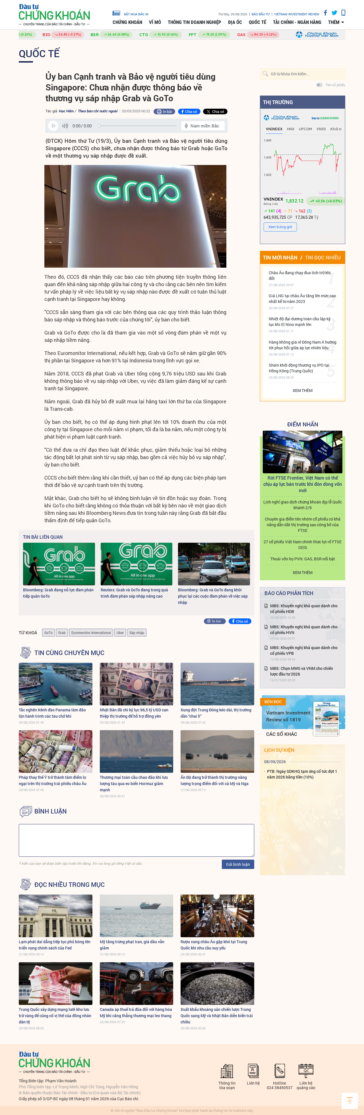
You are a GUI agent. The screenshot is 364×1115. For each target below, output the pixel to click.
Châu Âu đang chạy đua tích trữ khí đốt (300, 275)
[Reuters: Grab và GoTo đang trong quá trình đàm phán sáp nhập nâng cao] (137, 564)
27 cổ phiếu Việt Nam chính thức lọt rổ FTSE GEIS (303, 544)
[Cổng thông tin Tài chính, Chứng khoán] (54, 14)
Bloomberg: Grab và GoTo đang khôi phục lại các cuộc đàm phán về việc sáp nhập (213, 596)
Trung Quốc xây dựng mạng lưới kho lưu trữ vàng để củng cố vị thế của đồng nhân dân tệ (55, 1016)
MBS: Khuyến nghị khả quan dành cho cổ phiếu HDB (304, 608)
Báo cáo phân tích (288, 593)
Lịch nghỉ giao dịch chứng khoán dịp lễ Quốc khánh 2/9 (302, 504)
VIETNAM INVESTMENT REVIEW (296, 14)
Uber (120, 632)
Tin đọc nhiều (323, 257)
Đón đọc (273, 701)
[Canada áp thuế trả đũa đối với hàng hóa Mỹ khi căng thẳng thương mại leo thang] (136, 983)
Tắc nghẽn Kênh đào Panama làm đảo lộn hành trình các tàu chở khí (52, 713)
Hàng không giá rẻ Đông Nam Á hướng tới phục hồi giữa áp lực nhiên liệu (302, 344)
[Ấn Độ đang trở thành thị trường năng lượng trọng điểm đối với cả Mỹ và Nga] (217, 751)
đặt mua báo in (136, 14)
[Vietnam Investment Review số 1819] (326, 719)
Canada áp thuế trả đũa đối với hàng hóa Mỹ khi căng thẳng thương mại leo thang (136, 1012)
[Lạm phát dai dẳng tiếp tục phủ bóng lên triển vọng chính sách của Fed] (55, 916)
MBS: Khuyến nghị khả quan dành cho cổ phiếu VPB (304, 650)
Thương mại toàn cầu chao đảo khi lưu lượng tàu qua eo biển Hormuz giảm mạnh (134, 783)
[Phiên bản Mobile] (341, 12)
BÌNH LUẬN (50, 811)
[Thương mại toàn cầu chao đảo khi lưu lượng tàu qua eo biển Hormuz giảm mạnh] (136, 751)
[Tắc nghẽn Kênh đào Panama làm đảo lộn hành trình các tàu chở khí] (55, 684)
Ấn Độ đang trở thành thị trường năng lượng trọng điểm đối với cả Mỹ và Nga (215, 780)
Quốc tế (257, 22)
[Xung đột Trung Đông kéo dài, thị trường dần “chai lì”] (217, 684)
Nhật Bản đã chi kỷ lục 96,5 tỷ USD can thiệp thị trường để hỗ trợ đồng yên (134, 713)
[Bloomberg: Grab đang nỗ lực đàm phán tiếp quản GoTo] (59, 564)
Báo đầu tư (261, 14)
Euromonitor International (91, 632)
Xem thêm (303, 390)
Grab (62, 632)
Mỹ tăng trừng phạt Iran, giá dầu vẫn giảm (132, 945)
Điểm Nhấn (302, 424)
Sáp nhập (136, 632)
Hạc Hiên (66, 110)
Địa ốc (235, 22)
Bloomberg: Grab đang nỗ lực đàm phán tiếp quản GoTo (58, 593)
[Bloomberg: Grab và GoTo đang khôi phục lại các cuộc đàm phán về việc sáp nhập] (214, 564)
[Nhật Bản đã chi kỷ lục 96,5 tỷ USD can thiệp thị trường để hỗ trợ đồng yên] (136, 684)
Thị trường (278, 102)
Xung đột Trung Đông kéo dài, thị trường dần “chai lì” (216, 713)
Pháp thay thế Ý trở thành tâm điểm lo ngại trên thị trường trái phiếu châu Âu (52, 780)
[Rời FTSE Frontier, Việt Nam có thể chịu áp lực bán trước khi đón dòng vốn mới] (302, 452)
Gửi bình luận (238, 864)
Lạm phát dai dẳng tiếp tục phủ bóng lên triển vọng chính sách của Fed (54, 945)
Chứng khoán (127, 22)
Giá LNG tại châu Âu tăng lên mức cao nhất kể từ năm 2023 (302, 298)
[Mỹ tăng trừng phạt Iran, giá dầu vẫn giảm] (136, 916)
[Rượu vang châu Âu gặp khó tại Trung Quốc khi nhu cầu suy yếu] (217, 916)
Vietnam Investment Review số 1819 (288, 716)
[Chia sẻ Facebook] (323, 12)
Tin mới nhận (280, 257)
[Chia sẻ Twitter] (332, 12)
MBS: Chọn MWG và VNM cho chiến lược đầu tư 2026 (301, 671)
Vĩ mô (155, 22)
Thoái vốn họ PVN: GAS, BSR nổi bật (302, 558)
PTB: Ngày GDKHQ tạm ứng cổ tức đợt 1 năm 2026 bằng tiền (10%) (302, 774)
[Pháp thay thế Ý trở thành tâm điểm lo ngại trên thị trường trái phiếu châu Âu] (55, 751)
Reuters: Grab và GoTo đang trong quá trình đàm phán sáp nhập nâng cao (134, 593)
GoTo (48, 632)
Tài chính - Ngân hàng (297, 22)
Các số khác (281, 734)
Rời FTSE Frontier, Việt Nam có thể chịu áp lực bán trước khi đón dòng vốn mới (302, 484)
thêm (334, 22)
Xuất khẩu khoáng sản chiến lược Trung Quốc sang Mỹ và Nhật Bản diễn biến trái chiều (217, 1016)
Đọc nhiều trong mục (69, 884)
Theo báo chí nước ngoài (97, 110)
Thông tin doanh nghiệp (194, 22)
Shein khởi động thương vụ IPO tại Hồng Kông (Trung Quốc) (299, 367)
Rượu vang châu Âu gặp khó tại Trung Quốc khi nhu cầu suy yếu (214, 945)
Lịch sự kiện (279, 750)
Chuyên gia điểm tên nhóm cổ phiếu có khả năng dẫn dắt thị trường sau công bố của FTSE (302, 524)
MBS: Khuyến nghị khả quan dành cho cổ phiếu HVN (304, 629)
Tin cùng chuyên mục (69, 652)
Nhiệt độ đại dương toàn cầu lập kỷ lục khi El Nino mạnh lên (299, 321)
